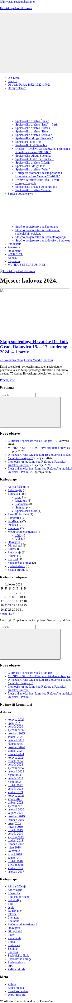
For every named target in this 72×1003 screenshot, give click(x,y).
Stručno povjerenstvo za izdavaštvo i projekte (42, 240)
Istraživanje (15, 521)
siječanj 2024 (16, 768)
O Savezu (14, 77)
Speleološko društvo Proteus (32, 128)
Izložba (12, 524)
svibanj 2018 (15, 857)
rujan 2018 (14, 847)
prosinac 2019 (16, 816)
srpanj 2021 (15, 799)
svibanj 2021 (15, 802)
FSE (18, 535)
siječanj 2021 (16, 806)
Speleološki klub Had (28, 141)
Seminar (20, 507)
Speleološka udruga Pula (30, 166)
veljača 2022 (15, 788)
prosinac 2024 (16, 747)
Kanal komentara (18, 991)
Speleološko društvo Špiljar (32, 121)
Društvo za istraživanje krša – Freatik (37, 179)
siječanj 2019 (16, 837)
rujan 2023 (14, 774)
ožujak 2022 (15, 785)
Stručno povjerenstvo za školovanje (36, 226)
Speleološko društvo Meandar (33, 190)
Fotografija (14, 517)
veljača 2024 (15, 764)
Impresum (14, 261)
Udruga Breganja (25, 183)
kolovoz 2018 (16, 851)
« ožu (3, 613)
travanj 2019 (15, 826)
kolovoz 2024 (16, 757)
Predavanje (14, 552)
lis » (11, 613)
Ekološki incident (18, 514)
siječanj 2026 (16, 730)
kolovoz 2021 (16, 795)
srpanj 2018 (15, 854)
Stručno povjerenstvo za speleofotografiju (40, 237)
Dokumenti (14, 250)
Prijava (12, 984)
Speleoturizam (16, 566)
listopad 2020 (16, 809)
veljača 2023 (15, 778)
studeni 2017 (15, 868)
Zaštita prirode (16, 569)
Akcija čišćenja (17, 486)
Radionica (21, 504)
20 (5, 605)
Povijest (12, 81)
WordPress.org (17, 994)
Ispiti (18, 497)
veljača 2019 (15, 833)
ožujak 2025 (15, 743)
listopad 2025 (16, 740)
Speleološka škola (26, 511)
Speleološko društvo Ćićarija (32, 162)
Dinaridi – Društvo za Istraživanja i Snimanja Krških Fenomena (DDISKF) (42, 150)
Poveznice (14, 247)
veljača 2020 (15, 812)
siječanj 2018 (16, 864)
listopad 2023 (16, 771)
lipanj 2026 (14, 723)
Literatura (21, 500)
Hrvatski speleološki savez (16, 8)
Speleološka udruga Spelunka (33, 155)
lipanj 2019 (14, 823)
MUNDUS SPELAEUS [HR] (26, 264)
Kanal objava (16, 987)
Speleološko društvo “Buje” (32, 131)
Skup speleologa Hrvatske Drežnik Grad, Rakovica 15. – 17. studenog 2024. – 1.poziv (34, 346)
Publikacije (14, 244)
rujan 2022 (14, 781)
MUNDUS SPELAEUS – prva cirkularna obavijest (39, 447)
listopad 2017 (16, 871)
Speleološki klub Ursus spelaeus (34, 159)
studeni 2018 (15, 840)
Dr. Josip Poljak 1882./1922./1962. (29, 84)
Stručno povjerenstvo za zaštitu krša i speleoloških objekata (37, 231)
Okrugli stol (15, 545)
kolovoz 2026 (16, 719)
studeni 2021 (15, 792)
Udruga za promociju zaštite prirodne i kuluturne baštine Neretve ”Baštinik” (38, 174)
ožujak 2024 (15, 761)
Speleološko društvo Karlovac (33, 134)
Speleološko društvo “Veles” (32, 169)
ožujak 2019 (15, 830)
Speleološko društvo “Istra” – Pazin (36, 124)
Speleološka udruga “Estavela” (34, 138)
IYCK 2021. (15, 254)
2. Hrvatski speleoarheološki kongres (30, 440)
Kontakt (12, 257)
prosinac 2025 (16, 733)
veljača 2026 (15, 726)
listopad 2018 (16, 844)
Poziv (11, 549)
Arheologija (15, 490)
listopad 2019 (16, 819)
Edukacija (14, 493)
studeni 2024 (15, 750)
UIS (17, 538)
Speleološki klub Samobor (31, 145)
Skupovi (48, 360)
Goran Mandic (33, 360)
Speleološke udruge (19, 562)
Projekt (12, 555)
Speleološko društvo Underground (36, 186)
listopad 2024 (16, 754)
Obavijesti (14, 542)
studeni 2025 (15, 736)
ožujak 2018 (15, 861)
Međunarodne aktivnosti (22, 531)
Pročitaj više (7, 380)
